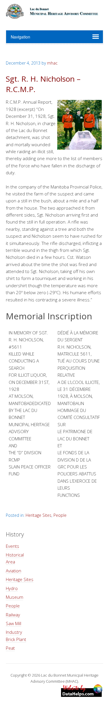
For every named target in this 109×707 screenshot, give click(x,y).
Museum (14, 597)
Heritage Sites (38, 515)
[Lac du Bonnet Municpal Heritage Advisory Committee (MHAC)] (54, 15)
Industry (14, 632)
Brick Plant (16, 639)
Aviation (13, 571)
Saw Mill (13, 623)
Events (12, 546)
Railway (13, 615)
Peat (10, 648)
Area (10, 562)
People (60, 515)
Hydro (12, 588)
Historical (15, 555)
